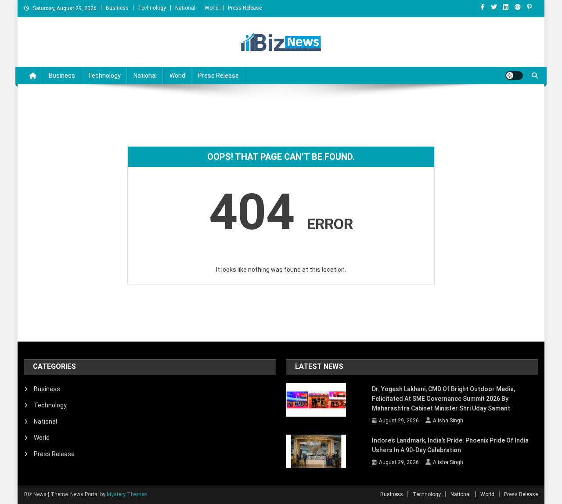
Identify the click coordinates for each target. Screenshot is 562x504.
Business (117, 8)
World (212, 8)
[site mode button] (514, 75)
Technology (152, 8)
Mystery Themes (127, 494)
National (185, 8)
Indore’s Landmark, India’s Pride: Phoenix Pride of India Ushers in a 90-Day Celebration (450, 445)
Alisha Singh (448, 421)
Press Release (245, 8)
